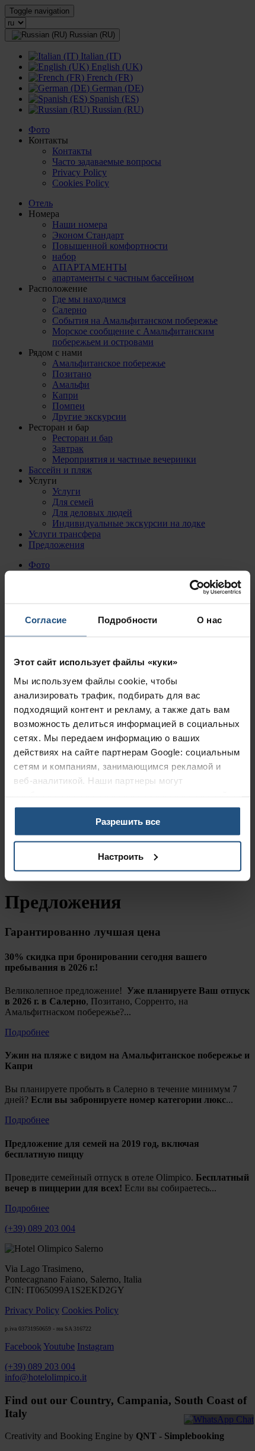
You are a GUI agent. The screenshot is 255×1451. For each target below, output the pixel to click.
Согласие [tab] (45, 620)
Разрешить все (127, 822)
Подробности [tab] (127, 620)
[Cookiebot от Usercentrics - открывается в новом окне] (189, 587)
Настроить (121, 856)
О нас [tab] (209, 620)
